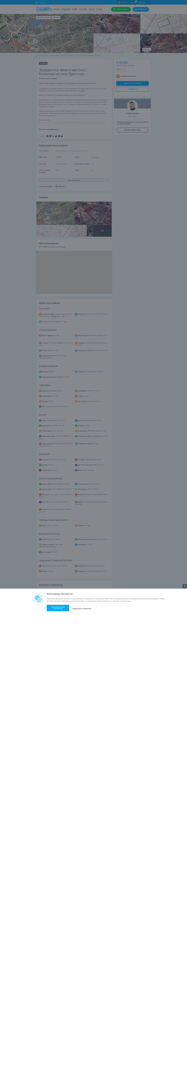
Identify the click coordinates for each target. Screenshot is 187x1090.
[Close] (185, 586)
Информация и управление (81, 609)
